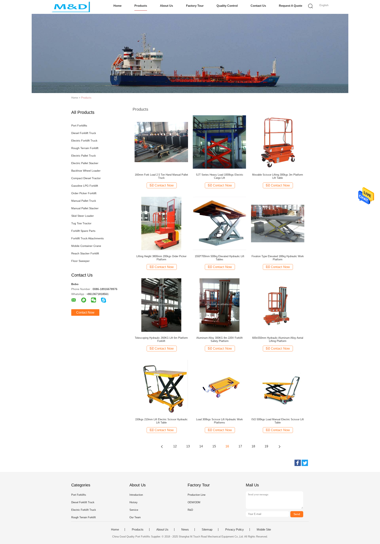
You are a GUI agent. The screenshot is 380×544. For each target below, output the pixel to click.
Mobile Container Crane (86, 245)
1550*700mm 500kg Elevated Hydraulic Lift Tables (219, 258)
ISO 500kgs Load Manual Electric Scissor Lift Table (277, 421)
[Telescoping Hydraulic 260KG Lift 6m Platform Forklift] (161, 305)
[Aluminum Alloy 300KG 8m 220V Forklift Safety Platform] (219, 305)
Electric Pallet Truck (83, 155)
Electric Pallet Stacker (84, 163)
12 (175, 446)
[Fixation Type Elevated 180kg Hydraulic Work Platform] (277, 223)
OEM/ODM (194, 502)
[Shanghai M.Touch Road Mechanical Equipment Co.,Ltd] (70, 7)
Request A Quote (290, 5)
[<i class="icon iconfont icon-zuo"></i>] (162, 446)
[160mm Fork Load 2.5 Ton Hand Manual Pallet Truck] (161, 142)
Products (140, 5)
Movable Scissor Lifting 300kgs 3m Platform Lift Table (277, 176)
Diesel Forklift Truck (83, 133)
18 (253, 446)
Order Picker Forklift (83, 193)
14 (201, 446)
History (133, 502)
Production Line (196, 494)
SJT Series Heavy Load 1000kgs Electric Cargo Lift (219, 176)
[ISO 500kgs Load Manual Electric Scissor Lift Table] (277, 386)
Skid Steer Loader (82, 215)
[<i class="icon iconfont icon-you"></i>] (279, 446)
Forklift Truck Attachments (87, 238)
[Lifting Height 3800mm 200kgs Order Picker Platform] (161, 223)
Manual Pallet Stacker (85, 208)
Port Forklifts (79, 125)
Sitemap (207, 529)
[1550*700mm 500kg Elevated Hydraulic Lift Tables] (219, 223)
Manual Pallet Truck (83, 200)
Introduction (136, 494)
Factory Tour (195, 5)
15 (214, 446)
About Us (166, 5)
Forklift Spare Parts (83, 230)
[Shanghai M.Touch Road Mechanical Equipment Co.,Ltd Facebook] (297, 463)
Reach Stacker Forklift (85, 253)
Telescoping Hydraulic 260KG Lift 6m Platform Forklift (161, 339)
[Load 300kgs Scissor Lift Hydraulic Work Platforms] (219, 386)
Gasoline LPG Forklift (84, 185)
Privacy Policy (234, 529)
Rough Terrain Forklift (84, 148)
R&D (190, 509)
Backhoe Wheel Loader (86, 170)
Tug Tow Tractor (81, 223)
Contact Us (258, 5)
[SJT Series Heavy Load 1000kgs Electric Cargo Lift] (219, 142)
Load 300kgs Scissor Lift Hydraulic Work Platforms (219, 421)
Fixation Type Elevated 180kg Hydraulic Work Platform (278, 258)
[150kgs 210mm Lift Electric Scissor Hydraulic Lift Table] (161, 386)
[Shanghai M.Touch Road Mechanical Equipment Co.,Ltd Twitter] (305, 463)
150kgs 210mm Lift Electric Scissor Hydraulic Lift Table (161, 421)
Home (117, 5)
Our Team (135, 517)
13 (188, 446)
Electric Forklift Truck (84, 140)
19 (266, 446)
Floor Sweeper (80, 260)
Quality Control (227, 5)
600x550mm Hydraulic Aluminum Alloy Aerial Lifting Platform (277, 339)
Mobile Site (264, 529)
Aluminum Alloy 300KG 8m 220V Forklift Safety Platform (219, 339)
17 (240, 446)
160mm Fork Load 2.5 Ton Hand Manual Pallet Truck (161, 176)
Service (133, 509)
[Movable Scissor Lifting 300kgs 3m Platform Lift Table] (277, 142)
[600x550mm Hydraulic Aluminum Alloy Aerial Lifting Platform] (277, 305)
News (185, 529)
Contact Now (85, 312)
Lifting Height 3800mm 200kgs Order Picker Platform (161, 258)
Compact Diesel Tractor (86, 178)
